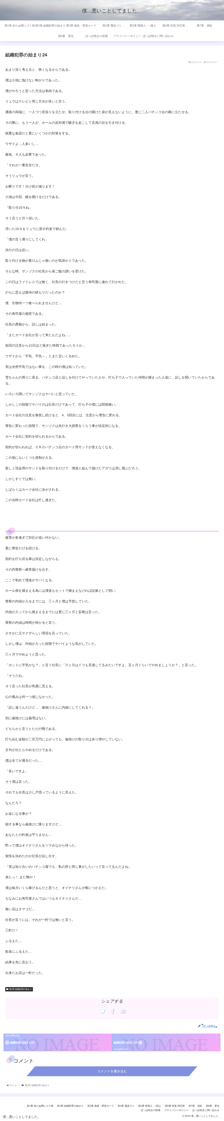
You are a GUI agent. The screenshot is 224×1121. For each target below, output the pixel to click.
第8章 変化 (212, 1105)
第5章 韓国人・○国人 (149, 1105)
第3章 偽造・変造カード (100, 1105)
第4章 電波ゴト (126, 1105)
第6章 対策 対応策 (175, 1105)
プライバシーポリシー (176, 1110)
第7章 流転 (195, 1105)
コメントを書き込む (112, 1071)
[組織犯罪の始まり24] (123, 1011)
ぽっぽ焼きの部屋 (150, 1110)
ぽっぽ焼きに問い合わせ (205, 1110)
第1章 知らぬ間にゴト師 (40, 1105)
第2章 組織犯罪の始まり (20, 989)
